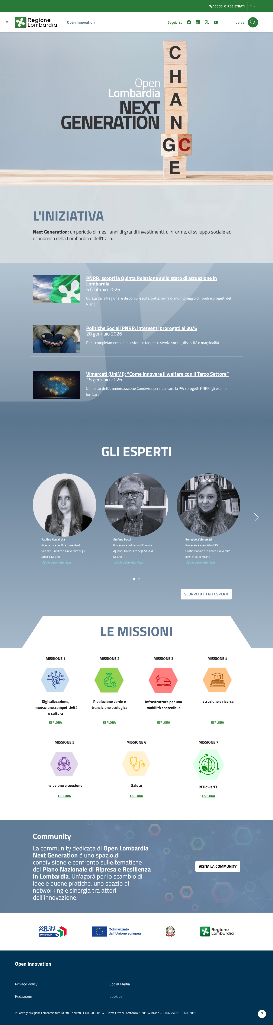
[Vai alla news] (56, 288)
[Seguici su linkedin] (197, 22)
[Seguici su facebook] (189, 22)
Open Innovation (81, 22)
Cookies (115, 996)
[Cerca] (253, 22)
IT (251, 6)
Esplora (55, 722)
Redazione (23, 996)
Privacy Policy (26, 984)
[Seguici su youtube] (215, 22)
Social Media (119, 984)
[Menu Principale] (7, 22)
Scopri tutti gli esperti (206, 594)
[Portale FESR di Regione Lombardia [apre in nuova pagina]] (53, 931)
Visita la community (218, 866)
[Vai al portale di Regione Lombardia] (38, 22)
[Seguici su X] (206, 22)
